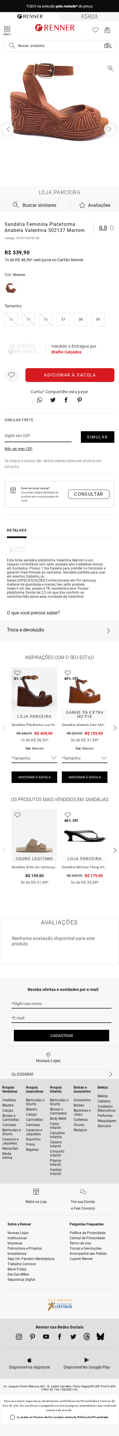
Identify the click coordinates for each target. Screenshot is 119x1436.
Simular (97, 437)
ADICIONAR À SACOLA (34, 777)
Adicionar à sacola (70, 375)
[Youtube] (46, 1337)
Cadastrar (61, 1035)
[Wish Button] (11, 375)
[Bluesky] (100, 1338)
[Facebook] (59, 1337)
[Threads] (86, 1338)
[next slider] (3, 727)
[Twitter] (73, 1337)
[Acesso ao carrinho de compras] (107, 31)
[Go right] (110, 129)
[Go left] (8, 129)
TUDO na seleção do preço (59, 6)
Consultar (88, 494)
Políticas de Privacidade (80, 1401)
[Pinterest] (32, 1337)
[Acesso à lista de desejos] (95, 31)
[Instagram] (19, 1337)
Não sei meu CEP (19, 449)
